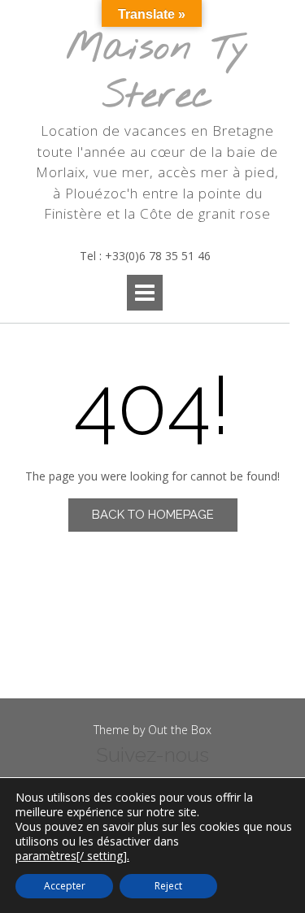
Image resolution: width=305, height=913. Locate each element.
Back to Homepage (153, 514)
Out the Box (179, 729)
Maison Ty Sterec (157, 72)
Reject (168, 886)
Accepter (64, 886)
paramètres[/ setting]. (72, 856)
